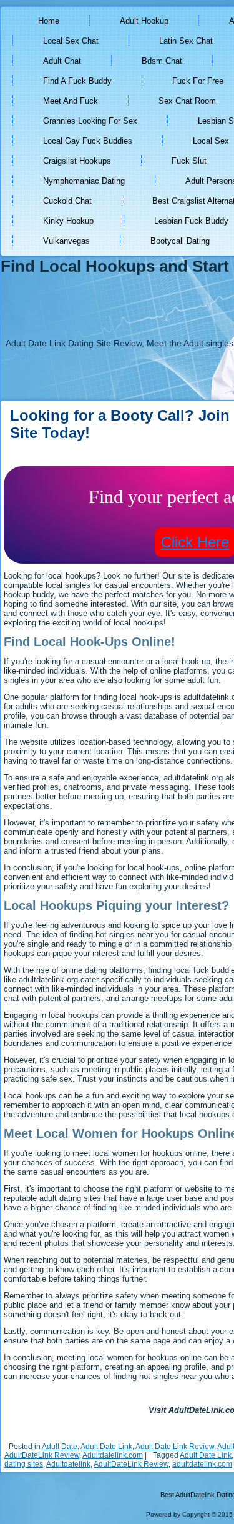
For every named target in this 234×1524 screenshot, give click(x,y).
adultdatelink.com (202, 1464)
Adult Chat (62, 61)
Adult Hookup (144, 21)
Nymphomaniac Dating (84, 181)
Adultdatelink (68, 1464)
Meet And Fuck (70, 101)
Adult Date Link (106, 1446)
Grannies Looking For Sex (90, 121)
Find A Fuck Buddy (77, 81)
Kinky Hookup (68, 221)
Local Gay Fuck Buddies (87, 141)
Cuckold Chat (67, 201)
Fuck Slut (189, 161)
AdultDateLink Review (41, 1455)
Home (48, 21)
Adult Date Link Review (174, 1446)
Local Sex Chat (71, 41)
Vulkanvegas (66, 241)
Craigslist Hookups (77, 161)
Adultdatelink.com (112, 1455)
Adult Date (59, 1446)
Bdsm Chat (162, 61)
